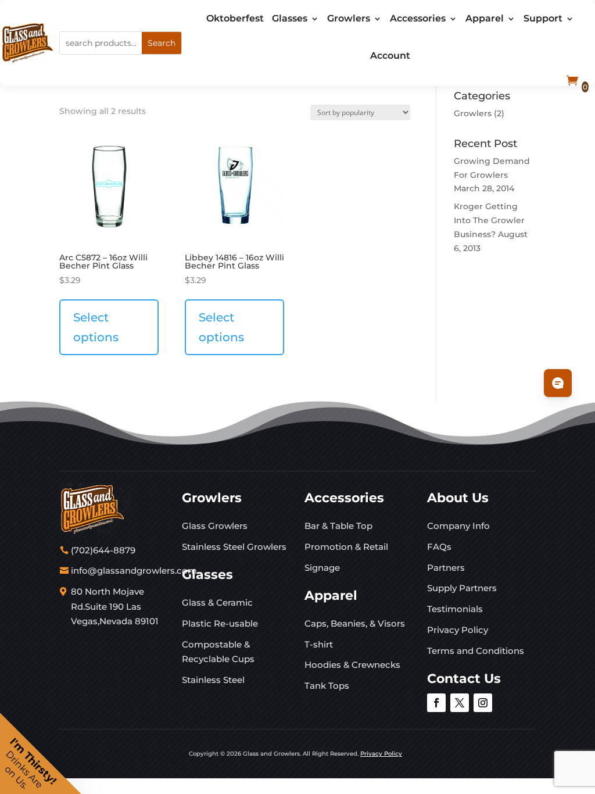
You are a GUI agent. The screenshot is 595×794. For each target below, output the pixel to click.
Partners (446, 567)
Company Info (458, 525)
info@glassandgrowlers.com (134, 570)
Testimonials (455, 608)
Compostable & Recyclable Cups (218, 652)
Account (390, 55)
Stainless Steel (213, 679)
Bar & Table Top (338, 525)
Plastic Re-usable (220, 623)
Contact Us (464, 678)
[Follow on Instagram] (483, 702)
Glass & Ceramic (217, 602)
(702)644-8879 (103, 550)
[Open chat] (558, 383)
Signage (322, 567)
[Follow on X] (459, 702)
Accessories (418, 18)
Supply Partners (462, 587)
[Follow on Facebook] (436, 702)
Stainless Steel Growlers (234, 546)
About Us (458, 498)
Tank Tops (326, 685)
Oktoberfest (235, 18)
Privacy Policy (457, 629)
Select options (96, 327)
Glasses (289, 18)
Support (543, 18)
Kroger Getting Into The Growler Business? (489, 220)
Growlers (348, 18)
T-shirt (318, 644)
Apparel (484, 18)
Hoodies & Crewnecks (352, 664)
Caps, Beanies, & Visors (354, 623)
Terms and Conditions (475, 650)
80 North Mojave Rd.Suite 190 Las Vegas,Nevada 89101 (115, 606)
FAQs (439, 546)
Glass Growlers (215, 525)
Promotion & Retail (346, 546)
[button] (40, 753)
